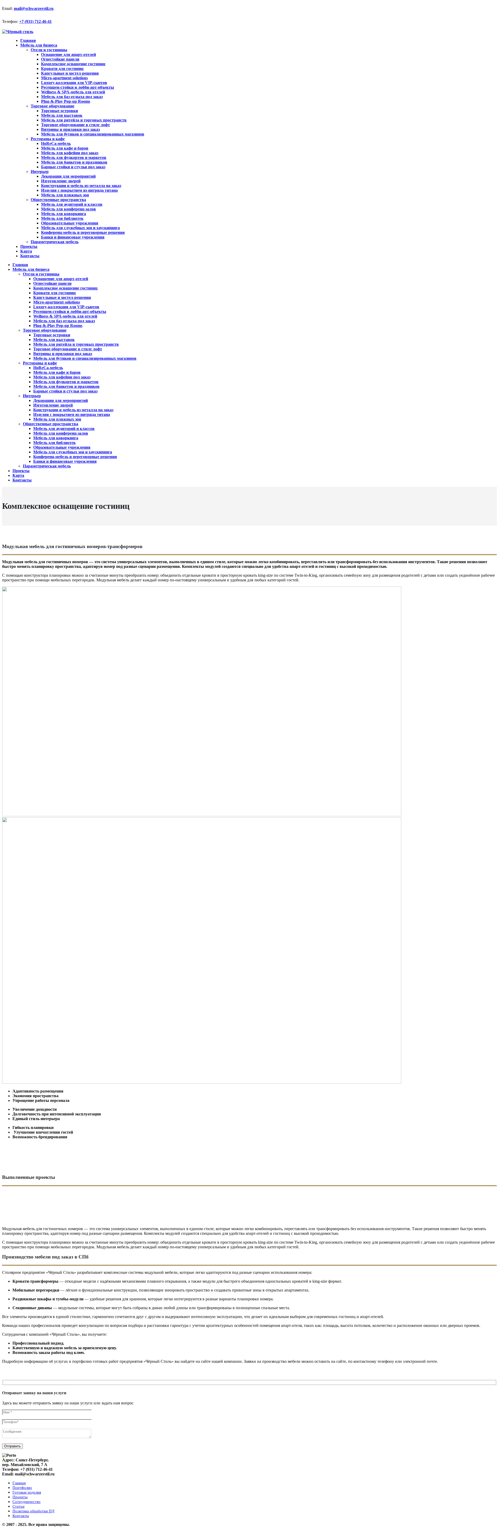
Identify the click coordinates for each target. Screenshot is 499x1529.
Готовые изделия (26, 1492)
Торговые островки (59, 110)
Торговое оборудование (52, 106)
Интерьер (40, 171)
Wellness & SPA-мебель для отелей (73, 92)
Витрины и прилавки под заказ (70, 129)
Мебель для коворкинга (63, 213)
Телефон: (10, 21)
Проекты (21, 470)
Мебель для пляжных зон (65, 195)
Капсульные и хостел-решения (70, 73)
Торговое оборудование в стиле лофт (75, 125)
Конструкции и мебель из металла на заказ (81, 185)
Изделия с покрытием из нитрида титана (79, 190)
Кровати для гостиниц (62, 68)
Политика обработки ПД (33, 1511)
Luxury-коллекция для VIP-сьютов (74, 82)
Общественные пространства (58, 199)
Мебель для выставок (61, 115)
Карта (18, 475)
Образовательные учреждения (69, 223)
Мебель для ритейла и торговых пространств (84, 120)
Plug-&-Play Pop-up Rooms (65, 101)
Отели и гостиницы (49, 50)
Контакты (30, 256)
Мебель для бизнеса (38, 45)
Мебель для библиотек (62, 218)
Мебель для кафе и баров (64, 148)
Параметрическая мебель (54, 242)
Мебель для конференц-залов (68, 209)
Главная (20, 264)
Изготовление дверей (61, 181)
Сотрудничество (26, 1502)
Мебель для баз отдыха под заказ (72, 96)
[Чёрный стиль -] (17, 31)
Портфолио (22, 1488)
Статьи (18, 1506)
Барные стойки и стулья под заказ (73, 167)
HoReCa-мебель (56, 143)
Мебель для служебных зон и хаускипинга (80, 228)
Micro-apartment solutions (64, 78)
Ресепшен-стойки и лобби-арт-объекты (77, 87)
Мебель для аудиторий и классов (71, 204)
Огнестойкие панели (60, 59)
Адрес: (8, 1460)
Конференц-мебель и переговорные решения (83, 232)
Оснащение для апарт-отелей (68, 54)
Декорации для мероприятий (68, 176)
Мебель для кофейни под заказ (69, 153)
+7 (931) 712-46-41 (35, 21)
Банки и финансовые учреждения (72, 237)
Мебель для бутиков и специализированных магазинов (92, 134)
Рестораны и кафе (48, 139)
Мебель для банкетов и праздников (74, 162)
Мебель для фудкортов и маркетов (73, 157)
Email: (7, 8)
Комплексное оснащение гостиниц (73, 64)
